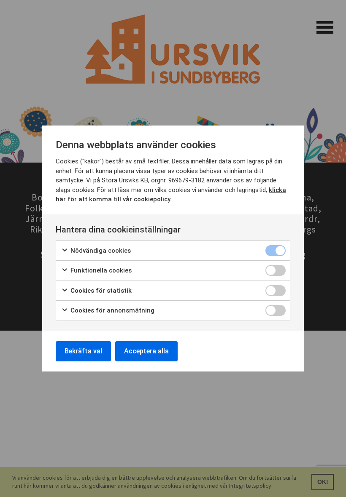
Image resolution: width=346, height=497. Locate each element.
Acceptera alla (146, 351)
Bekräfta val (83, 351)
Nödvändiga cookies (100, 250)
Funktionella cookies (100, 270)
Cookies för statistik (100, 290)
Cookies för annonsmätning (111, 310)
